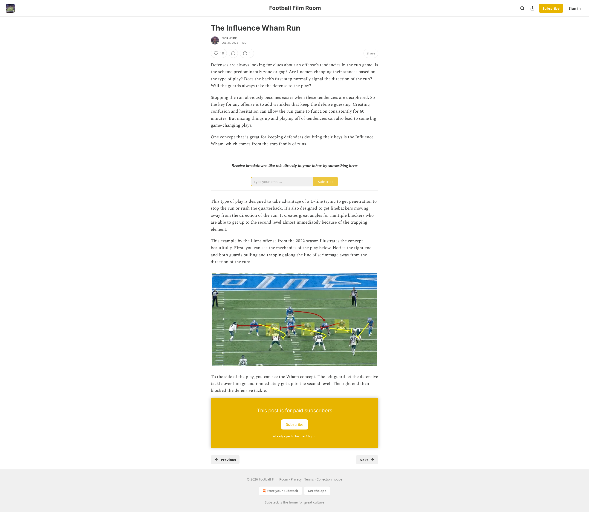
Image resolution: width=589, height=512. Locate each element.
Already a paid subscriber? (294, 436)
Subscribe (551, 8)
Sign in (575, 8)
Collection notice (329, 479)
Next (364, 459)
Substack (272, 502)
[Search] (522, 8)
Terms (309, 479)
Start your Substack (282, 491)
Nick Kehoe (229, 38)
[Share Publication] (532, 8)
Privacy (296, 479)
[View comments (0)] (233, 53)
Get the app (317, 491)
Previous (228, 459)
